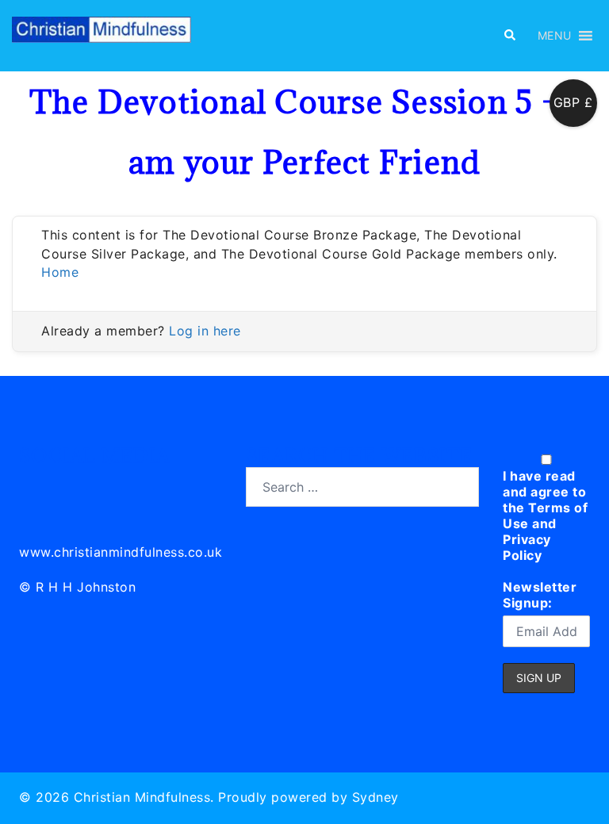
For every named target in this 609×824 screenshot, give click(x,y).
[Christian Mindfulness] (101, 34)
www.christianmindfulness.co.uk (120, 552)
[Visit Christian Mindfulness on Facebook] (103, 484)
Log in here (205, 331)
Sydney (375, 797)
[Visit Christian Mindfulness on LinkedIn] (32, 484)
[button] (509, 35)
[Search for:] (362, 487)
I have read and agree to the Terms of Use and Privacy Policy (545, 515)
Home (60, 272)
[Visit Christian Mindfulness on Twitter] (68, 484)
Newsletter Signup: (539, 595)
